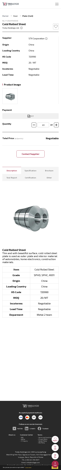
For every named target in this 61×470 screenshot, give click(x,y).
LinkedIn (32, 428)
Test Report (11, 177)
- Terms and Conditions (45, 437)
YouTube (20, 428)
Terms (40, 435)
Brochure (49, 170)
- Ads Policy (41, 443)
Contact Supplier (30, 154)
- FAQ (21, 437)
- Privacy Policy (42, 439)
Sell (55, 449)
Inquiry (55, 440)
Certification (30, 177)
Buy (55, 457)
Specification (30, 170)
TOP (55, 465)
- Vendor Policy (42, 441)
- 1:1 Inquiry (24, 441)
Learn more (28, 467)
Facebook (45, 428)
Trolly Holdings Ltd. (10, 28)
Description (12, 170)
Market (5, 16)
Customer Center (26, 435)
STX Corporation (37, 38)
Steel (15, 16)
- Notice (22, 439)
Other (49, 177)
